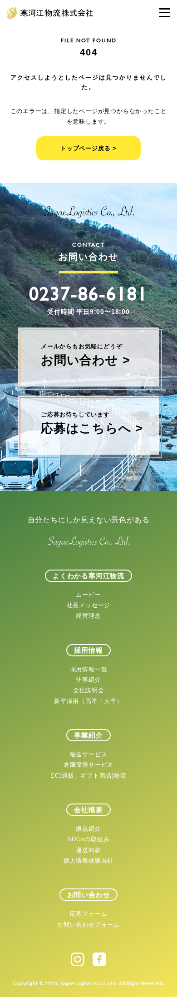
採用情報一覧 (89, 669)
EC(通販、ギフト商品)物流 (88, 775)
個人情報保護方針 (88, 860)
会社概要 (88, 809)
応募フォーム (89, 913)
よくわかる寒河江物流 (88, 576)
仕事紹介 (88, 679)
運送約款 (88, 850)
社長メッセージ (89, 605)
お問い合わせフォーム (88, 924)
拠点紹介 (88, 828)
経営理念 (88, 615)
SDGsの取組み (88, 839)
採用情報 (88, 650)
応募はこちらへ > (92, 423)
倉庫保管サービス (88, 764)
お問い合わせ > (85, 355)
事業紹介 (88, 735)
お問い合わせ (88, 894)
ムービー (88, 594)
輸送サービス (89, 754)
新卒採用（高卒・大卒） (88, 701)
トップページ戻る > (88, 148)
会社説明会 (88, 690)
